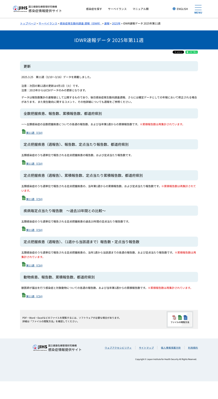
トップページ (28, 23)
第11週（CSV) (34, 133)
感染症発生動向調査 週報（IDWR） (81, 23)
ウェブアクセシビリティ (118, 347)
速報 (106, 23)
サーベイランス (48, 23)
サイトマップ (146, 347)
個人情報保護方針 (171, 347)
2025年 (116, 23)
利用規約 (193, 347)
